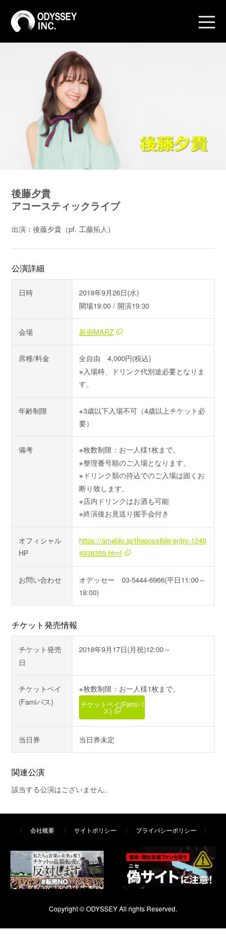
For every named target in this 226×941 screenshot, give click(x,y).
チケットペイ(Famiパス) (112, 707)
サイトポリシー (95, 830)
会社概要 (42, 830)
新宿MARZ (96, 332)
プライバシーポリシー (166, 830)
